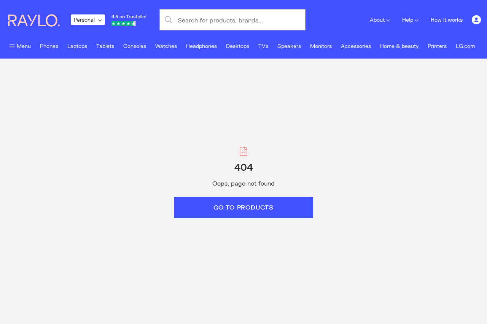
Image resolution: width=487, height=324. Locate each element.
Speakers (289, 46)
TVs (263, 46)
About (377, 19)
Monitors (321, 46)
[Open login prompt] (476, 19)
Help (407, 19)
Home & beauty (399, 46)
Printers (437, 46)
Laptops (77, 46)
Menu (24, 46)
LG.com (465, 46)
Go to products (243, 207)
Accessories (356, 46)
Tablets (105, 46)
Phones (49, 46)
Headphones (201, 46)
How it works (447, 19)
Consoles (134, 46)
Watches (166, 46)
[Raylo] (38, 20)
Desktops (237, 46)
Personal (84, 19)
